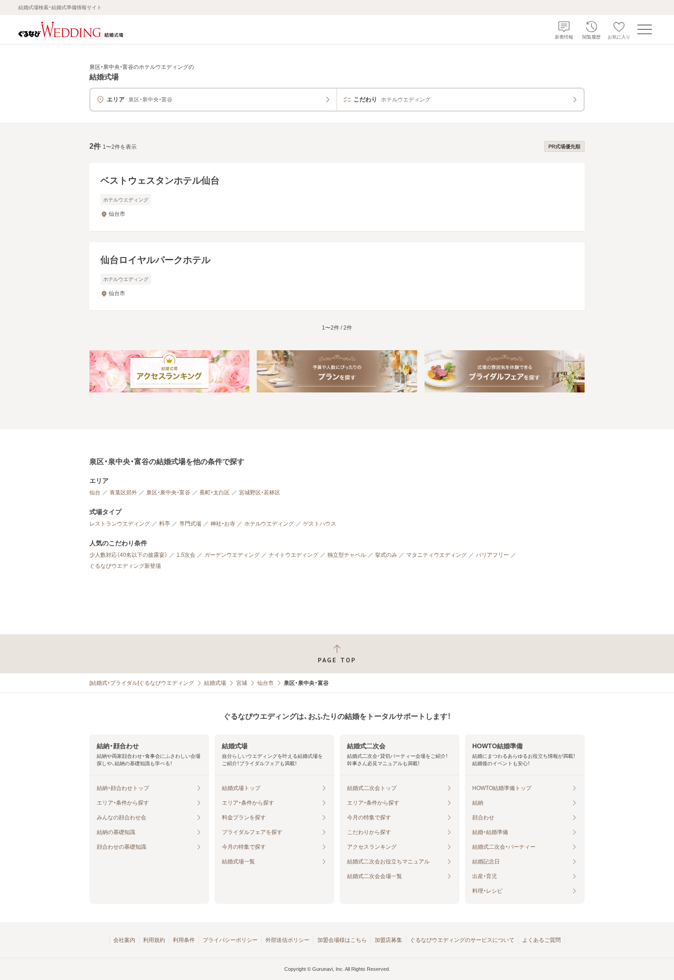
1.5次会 (186, 555)
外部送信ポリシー (287, 940)
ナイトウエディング (293, 555)
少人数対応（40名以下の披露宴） (128, 555)
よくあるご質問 (541, 940)
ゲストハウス (319, 524)
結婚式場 (215, 683)
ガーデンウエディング (232, 555)
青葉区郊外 (123, 492)
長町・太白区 (214, 492)
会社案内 (124, 940)
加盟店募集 (388, 940)
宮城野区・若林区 (259, 492)
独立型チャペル (346, 555)
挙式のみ (386, 555)
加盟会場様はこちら (342, 940)
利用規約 (154, 940)
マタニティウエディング (436, 555)
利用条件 (184, 940)
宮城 (241, 683)
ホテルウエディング (269, 524)
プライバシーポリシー (230, 940)
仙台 (94, 492)
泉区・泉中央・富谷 (168, 492)
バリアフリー (492, 555)
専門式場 (190, 524)
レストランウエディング (119, 524)
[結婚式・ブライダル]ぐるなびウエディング (141, 683)
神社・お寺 (222, 524)
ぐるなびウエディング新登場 (125, 566)
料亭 (164, 524)
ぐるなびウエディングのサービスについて (462, 940)
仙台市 (265, 683)
